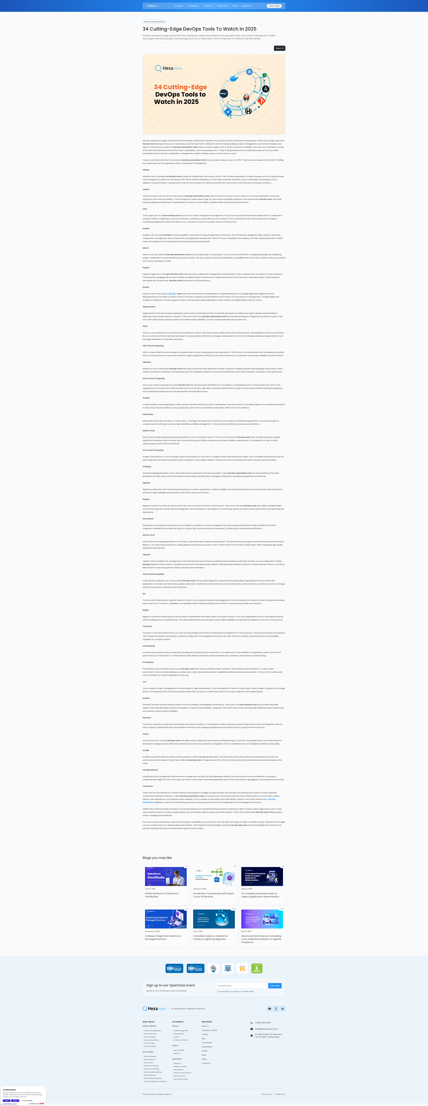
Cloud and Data (149, 1043)
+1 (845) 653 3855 (263, 1022)
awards (204, 1051)
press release (207, 1047)
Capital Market (178, 1034)
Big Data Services (150, 1075)
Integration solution (180, 1067)
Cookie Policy (280, 1094)
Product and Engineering (152, 1031)
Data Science (148, 1063)
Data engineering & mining (153, 1072)
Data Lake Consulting (151, 1066)
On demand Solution (181, 1040)
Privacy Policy (249, 991)
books (204, 1055)
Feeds (204, 1059)
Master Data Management (153, 1078)
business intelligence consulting (155, 1081)
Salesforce (177, 1063)
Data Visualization (150, 1056)
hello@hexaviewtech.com (266, 1029)
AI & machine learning (151, 1069)
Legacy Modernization (151, 1040)
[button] (180, 6)
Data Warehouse (149, 1059)
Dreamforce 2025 (179, 1076)
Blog (203, 1038)
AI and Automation (150, 1034)
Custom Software (150, 1046)
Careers (205, 1034)
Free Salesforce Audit (181, 1079)
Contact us (206, 1063)
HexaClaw (177, 1053)
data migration (179, 1070)
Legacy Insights (179, 1050)
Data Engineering (150, 1037)
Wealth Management (181, 1031)
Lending (176, 1037)
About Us (205, 1026)
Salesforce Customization (182, 1073)
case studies (207, 1043)
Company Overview (209, 1030)
